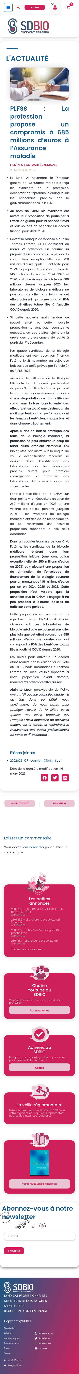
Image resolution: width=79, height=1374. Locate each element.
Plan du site (9, 1328)
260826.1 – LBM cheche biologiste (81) (35, 941)
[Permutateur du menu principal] (8, 7)
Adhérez (8, 1333)
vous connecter (33, 847)
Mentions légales (12, 1338)
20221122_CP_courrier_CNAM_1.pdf (36, 761)
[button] (18, 7)
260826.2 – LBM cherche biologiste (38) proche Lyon (36, 931)
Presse (7, 1348)
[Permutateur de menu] (51, 4)
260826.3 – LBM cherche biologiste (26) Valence (36, 921)
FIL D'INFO (16, 165)
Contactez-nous (11, 1343)
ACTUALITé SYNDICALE (41, 165)
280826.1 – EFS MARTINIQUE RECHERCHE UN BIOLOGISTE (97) (37, 910)
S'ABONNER (14, 1250)
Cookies (8, 1353)
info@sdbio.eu (15, 1365)
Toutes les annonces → (28, 949)
